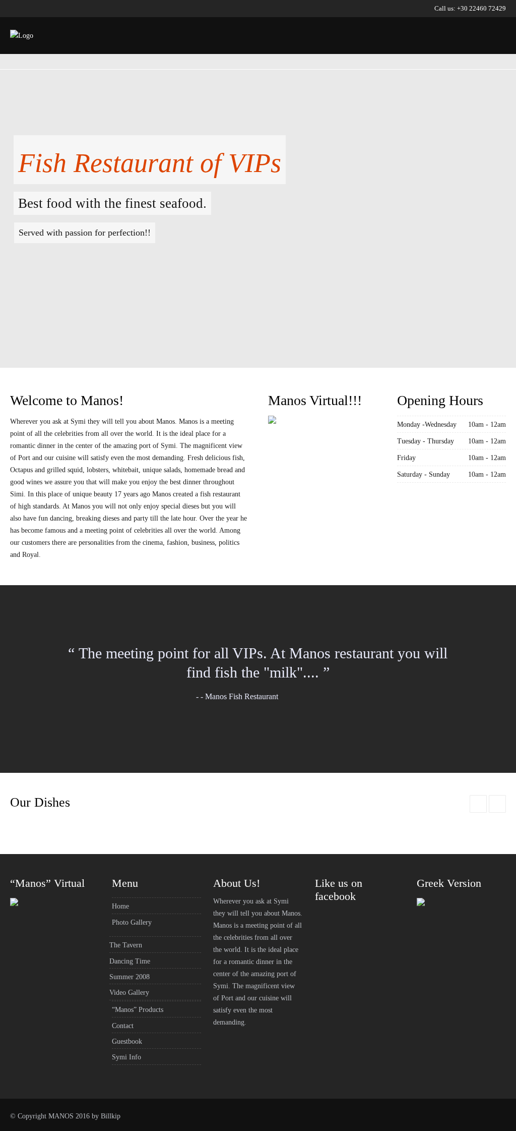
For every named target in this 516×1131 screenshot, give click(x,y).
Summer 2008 (129, 977)
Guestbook (450, 49)
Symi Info (126, 1057)
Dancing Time (129, 961)
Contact (397, 49)
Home (196, 49)
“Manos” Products (330, 49)
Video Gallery (129, 992)
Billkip (110, 1116)
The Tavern (125, 945)
